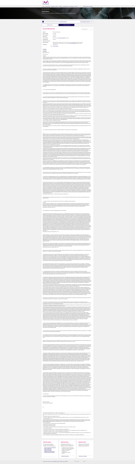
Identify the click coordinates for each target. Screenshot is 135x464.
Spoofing (58, 461)
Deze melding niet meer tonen (85, 21)
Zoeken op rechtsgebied (48, 450)
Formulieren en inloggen (88, 6)
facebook (87, 461)
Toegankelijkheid (55, 461)
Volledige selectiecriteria (65, 456)
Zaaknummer (45, 36)
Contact (76, 6)
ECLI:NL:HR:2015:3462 (72, 43)
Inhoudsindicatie (45, 42)
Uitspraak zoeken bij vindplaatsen (49, 452)
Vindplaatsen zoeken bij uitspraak (49, 451)
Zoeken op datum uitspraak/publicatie (50, 447)
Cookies (51, 461)
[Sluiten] (92, 22)
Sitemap (47, 461)
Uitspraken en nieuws (54, 6)
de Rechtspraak (65, 6)
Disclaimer (66, 461)
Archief (64, 461)
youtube (91, 461)
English (44, 461)
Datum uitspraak (45, 33)
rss (80, 461)
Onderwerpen (47, 6)
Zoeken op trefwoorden (47, 448)
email (81, 461)
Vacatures (61, 461)
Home (43, 6)
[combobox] (86, 29)
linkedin (90, 461)
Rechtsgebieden (45, 39)
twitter (86, 461)
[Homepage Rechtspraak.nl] (45, 2)
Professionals (71, 6)
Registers (60, 6)
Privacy (49, 461)
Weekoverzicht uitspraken (83, 456)
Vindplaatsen (45, 44)
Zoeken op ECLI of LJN (47, 449)
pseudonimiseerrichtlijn (63, 21)
